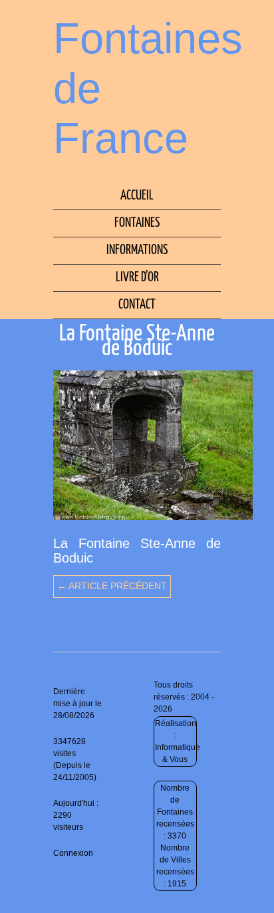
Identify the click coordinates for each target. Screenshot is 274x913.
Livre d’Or (137, 277)
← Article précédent (112, 586)
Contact (137, 305)
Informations (137, 250)
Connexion (73, 853)
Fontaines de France (148, 88)
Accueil (137, 196)
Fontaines (137, 223)
